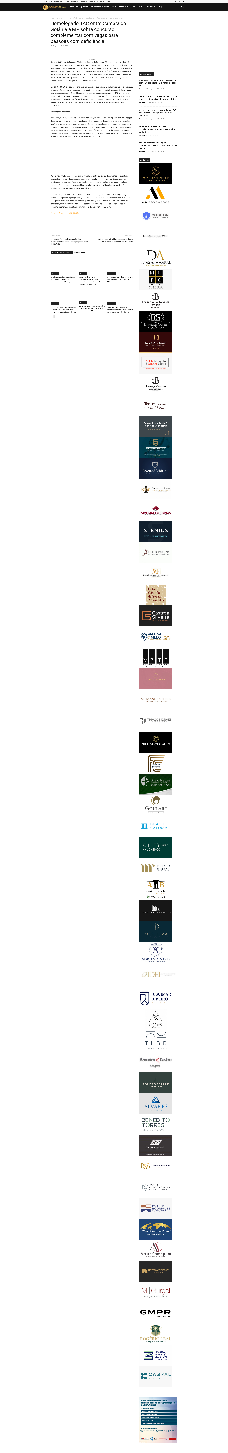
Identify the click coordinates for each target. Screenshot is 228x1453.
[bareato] (155, 1281)
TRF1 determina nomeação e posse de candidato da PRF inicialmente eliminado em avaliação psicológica (63, 309)
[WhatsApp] (69, 51)
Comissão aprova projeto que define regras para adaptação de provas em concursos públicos (92, 308)
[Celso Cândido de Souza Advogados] (155, 605)
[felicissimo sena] (155, 563)
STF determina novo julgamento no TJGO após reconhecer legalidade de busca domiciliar (158, 113)
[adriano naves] (155, 962)
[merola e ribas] (155, 878)
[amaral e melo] (155, 647)
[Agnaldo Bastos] (155, 184)
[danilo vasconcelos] (155, 1197)
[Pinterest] (64, 51)
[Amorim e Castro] (155, 1071)
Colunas (74, 7)
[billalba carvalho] (155, 752)
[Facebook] (175, 1)
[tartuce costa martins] (155, 415)
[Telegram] (85, 51)
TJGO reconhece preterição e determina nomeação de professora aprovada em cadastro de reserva (120, 309)
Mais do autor (79, 252)
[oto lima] (155, 941)
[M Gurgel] (155, 1302)
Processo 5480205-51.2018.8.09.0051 (66, 213)
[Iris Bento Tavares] (155, 1155)
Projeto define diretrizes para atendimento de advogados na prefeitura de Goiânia (157, 129)
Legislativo (137, 7)
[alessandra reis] (155, 710)
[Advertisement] (92, 157)
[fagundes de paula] (155, 457)
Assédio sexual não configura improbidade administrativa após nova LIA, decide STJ (158, 145)
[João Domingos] (155, 352)
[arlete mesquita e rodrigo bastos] (155, 373)
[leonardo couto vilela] (155, 310)
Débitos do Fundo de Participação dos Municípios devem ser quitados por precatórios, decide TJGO (69, 241)
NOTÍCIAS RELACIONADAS (62, 252)
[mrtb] (155, 668)
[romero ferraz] (155, 1092)
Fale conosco (101, 1)
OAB (114, 7)
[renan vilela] (155, 247)
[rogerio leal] (155, 1344)
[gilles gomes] (155, 857)
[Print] (80, 51)
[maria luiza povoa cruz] (155, 289)
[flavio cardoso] (155, 773)
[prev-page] (52, 316)
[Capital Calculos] (155, 920)
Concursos (59, 18)
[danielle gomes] (155, 331)
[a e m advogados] (155, 205)
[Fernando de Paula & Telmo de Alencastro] (155, 436)
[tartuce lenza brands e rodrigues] (155, 1050)
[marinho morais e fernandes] (155, 584)
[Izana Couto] (155, 394)
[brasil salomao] (155, 836)
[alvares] (155, 1113)
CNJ (160, 7)
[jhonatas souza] (155, 499)
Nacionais (150, 7)
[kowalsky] (155, 1029)
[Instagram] (179, 1)
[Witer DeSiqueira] (155, 1239)
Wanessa (142, 89)
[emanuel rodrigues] (155, 1218)
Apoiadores (83, 1)
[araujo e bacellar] (155, 899)
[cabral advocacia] (155, 1386)
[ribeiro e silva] (155, 1176)
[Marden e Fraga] (155, 520)
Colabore (92, 1)
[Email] (74, 51)
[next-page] (55, 316)
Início (52, 18)
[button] (182, 7)
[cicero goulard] (155, 815)
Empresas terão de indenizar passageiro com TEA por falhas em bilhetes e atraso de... (157, 83)
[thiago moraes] (155, 731)
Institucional (74, 1)
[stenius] (155, 542)
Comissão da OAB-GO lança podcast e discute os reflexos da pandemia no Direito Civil (114, 240)
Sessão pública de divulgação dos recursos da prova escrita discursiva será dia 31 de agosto (63, 279)
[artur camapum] (155, 1260)
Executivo (123, 7)
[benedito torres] (155, 1134)
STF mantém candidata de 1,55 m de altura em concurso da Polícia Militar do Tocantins (120, 279)
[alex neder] (155, 794)
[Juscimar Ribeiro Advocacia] (155, 1008)
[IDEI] (158, 987)
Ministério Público (100, 7)
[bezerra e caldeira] (155, 478)
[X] (183, 1)
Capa (67, 1)
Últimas (109, 1)
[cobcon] (155, 226)
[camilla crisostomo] (155, 689)
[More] (91, 51)
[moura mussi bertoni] (155, 1365)
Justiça (84, 7)
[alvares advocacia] (155, 626)
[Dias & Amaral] (156, 268)
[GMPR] (155, 1323)
